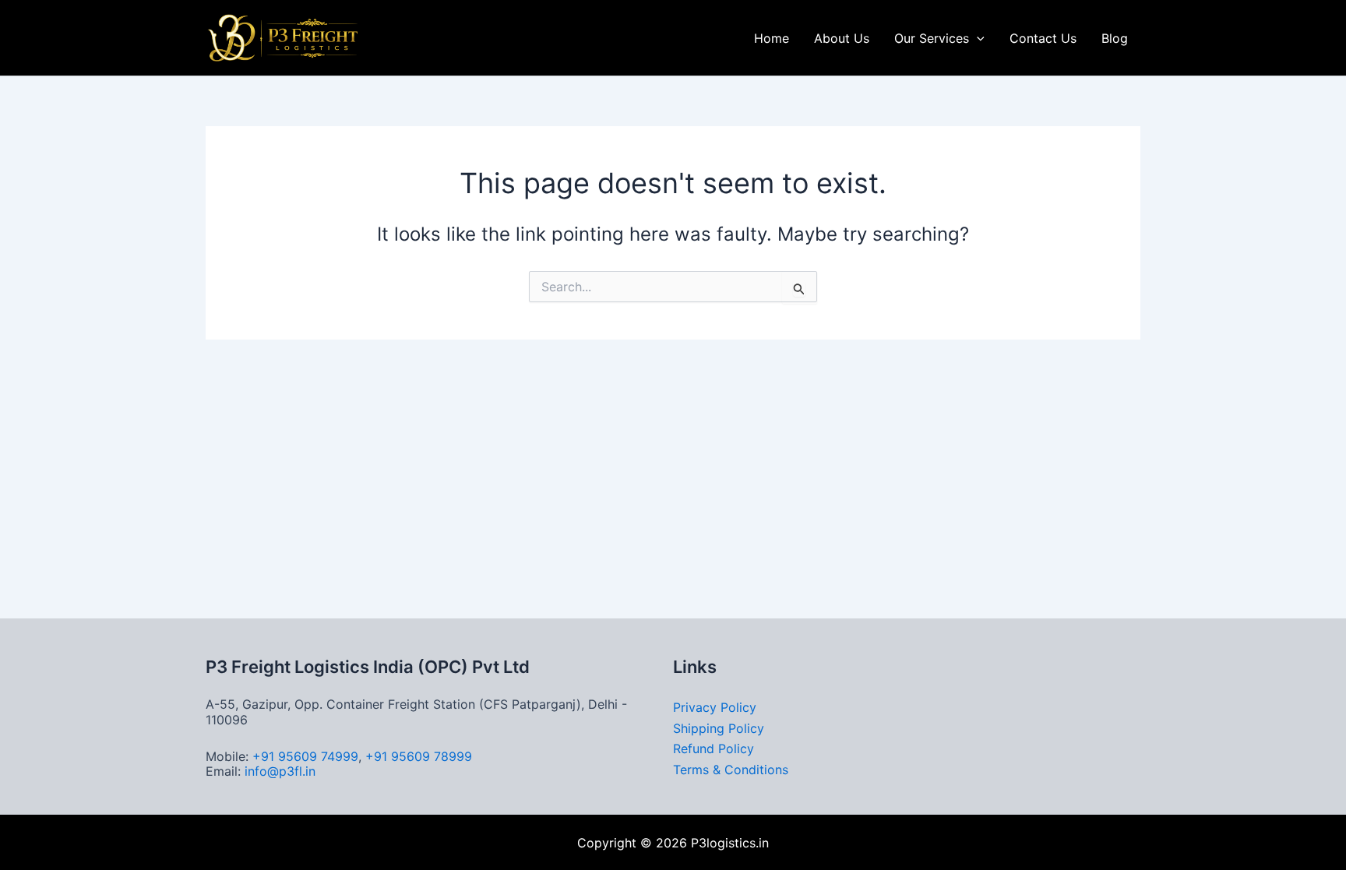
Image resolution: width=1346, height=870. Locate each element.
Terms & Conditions (730, 769)
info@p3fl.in (280, 771)
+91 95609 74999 (305, 756)
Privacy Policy (714, 707)
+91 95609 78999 (418, 756)
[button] (977, 38)
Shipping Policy (718, 728)
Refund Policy (713, 748)
